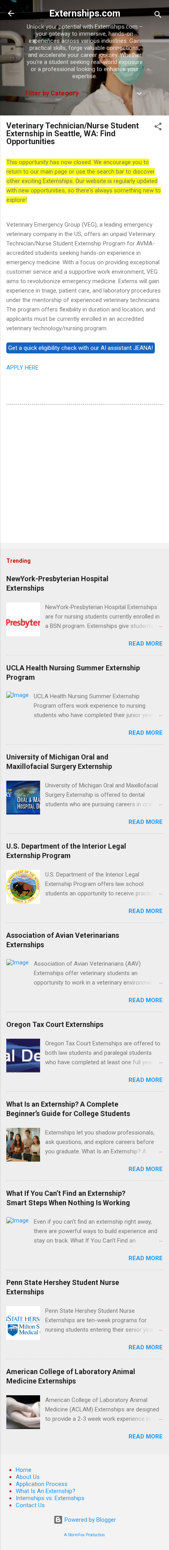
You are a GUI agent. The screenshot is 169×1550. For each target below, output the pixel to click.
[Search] (158, 16)
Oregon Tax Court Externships (54, 1024)
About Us (28, 1476)
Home (23, 1469)
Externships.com (84, 13)
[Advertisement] (84, 475)
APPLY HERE (22, 367)
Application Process (42, 1484)
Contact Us (30, 1505)
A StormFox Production (84, 1534)
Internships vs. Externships (50, 1498)
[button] (158, 128)
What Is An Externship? (45, 1491)
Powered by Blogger (89, 1519)
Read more (146, 643)
